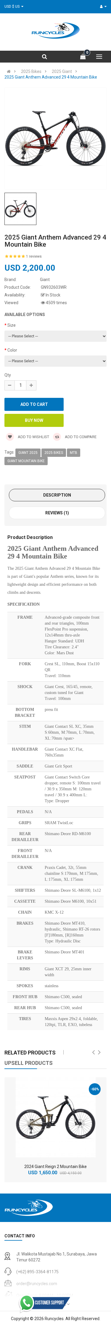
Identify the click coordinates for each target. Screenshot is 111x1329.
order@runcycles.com (36, 1283)
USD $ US (12, 6)
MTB (73, 453)
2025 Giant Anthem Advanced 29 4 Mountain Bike (50, 77)
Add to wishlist (33, 437)
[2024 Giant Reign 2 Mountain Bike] (56, 1117)
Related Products (30, 1052)
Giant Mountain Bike (26, 461)
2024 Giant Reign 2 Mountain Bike (55, 1166)
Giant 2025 (28, 453)
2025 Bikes (31, 71)
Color (12, 350)
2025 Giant (62, 71)
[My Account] (103, 6)
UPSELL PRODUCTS (28, 1063)
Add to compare (80, 437)
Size (11, 325)
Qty (7, 375)
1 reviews (34, 256)
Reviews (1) (57, 512)
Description (57, 495)
